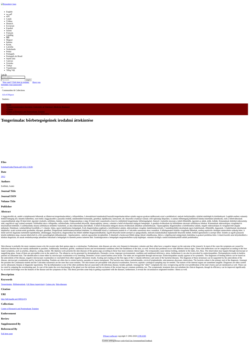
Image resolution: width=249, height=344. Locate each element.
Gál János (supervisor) (35, 284)
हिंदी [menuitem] (7, 37)
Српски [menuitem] (9, 61)
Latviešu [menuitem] (9, 47)
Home (8, 104)
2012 (3, 176)
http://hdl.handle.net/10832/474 (14, 299)
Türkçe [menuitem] (9, 65)
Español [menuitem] (9, 28)
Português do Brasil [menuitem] (14, 56)
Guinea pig (50, 284)
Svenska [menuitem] (9, 63)
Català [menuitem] (8, 19)
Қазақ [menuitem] (8, 44)
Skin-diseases (61, 284)
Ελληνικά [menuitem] (10, 26)
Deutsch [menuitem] (9, 23)
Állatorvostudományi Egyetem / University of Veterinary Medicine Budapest (38, 107)
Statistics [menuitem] (5, 99)
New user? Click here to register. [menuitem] (16, 82)
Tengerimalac (6, 284)
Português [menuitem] (10, 54)
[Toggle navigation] (2, 87)
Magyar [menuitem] (9, 40)
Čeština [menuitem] (9, 21)
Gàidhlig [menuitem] (9, 35)
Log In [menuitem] (4, 75)
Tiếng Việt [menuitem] (10, 70)
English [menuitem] (9, 12)
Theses (10, 109)
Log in (28, 80)
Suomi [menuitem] (9, 30)
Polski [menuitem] (8, 51)
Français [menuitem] (9, 33)
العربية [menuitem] (9, 14)
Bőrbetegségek (19, 284)
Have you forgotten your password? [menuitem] (20, 83)
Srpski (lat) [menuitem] (10, 58)
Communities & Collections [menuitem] (13, 90)
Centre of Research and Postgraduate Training (26, 111)
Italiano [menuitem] (9, 42)
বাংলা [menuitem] (7, 16)
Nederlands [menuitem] (11, 49)
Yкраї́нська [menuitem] (11, 68)
